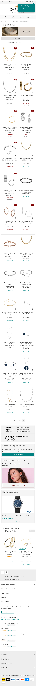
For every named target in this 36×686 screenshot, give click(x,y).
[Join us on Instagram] (6, 573)
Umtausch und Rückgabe (17, 576)
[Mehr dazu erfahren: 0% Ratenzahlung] (18, 438)
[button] (17, 522)
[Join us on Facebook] (3, 573)
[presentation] (30, 531)
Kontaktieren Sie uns (9, 579)
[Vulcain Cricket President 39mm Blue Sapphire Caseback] (18, 504)
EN (33, 2)
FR (30, 2)
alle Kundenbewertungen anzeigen (10, 619)
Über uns (6, 576)
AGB (17, 579)
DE (27, 2)
